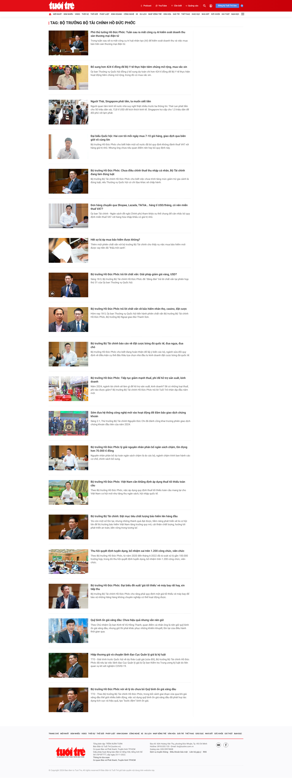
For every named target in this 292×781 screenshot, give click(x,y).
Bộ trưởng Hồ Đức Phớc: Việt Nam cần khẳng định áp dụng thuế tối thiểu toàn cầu (138, 483)
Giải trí (176, 14)
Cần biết (178, 6)
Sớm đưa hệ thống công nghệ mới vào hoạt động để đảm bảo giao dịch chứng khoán (138, 414)
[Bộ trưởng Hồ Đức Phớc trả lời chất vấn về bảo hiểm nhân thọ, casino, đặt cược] (68, 319)
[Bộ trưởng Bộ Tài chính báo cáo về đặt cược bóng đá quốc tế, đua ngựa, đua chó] (68, 354)
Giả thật (226, 14)
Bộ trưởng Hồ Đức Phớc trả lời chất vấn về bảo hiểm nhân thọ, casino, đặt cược (139, 308)
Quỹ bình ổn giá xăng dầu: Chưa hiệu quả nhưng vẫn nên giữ (127, 620)
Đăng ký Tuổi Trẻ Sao (227, 6)
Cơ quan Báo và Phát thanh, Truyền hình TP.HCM (114, 760)
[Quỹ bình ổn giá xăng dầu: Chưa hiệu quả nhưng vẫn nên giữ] (68, 630)
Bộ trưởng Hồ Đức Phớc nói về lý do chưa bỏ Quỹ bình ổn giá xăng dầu (133, 689)
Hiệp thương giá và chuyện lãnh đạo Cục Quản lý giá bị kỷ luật (128, 654)
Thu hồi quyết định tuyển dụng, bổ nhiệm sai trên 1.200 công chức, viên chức (137, 551)
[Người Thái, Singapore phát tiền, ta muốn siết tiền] (68, 112)
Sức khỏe (215, 14)
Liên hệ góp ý (195, 752)
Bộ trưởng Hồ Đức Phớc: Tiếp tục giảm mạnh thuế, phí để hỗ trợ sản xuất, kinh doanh (138, 379)
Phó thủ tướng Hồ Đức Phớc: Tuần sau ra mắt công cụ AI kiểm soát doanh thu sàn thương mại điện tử (138, 34)
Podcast (147, 6)
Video (77, 14)
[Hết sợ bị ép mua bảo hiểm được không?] (68, 250)
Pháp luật (104, 14)
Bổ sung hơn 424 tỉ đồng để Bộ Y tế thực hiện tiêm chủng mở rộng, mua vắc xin (139, 67)
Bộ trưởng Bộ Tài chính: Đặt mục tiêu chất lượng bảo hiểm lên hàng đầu (134, 516)
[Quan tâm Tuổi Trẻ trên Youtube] (218, 745)
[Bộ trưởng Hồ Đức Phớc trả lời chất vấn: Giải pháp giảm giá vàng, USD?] (68, 285)
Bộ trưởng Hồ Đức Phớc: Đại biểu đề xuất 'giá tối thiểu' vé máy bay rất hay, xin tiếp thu (138, 587)
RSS (205, 752)
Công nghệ (129, 14)
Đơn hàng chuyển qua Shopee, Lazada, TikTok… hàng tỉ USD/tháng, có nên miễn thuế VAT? (139, 207)
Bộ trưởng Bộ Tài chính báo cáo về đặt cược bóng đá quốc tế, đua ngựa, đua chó (137, 345)
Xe (137, 14)
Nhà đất (205, 14)
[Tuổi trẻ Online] (71, 752)
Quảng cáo (193, 6)
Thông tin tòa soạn (101, 757)
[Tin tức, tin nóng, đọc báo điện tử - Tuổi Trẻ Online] (61, 5)
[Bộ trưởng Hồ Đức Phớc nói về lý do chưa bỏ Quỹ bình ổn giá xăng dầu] (68, 700)
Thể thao (185, 14)
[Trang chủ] (50, 14)
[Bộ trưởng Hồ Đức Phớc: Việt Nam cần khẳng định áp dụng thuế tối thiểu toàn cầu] (68, 492)
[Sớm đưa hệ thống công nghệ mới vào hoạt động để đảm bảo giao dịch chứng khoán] (68, 423)
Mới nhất (57, 14)
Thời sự (85, 14)
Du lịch (143, 14)
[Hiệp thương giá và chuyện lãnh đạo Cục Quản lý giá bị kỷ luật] (68, 665)
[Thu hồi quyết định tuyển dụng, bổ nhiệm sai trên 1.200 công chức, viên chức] (68, 561)
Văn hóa (167, 14)
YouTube (162, 6)
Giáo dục (196, 14)
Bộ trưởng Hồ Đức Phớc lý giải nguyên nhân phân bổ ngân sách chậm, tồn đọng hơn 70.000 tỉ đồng (139, 449)
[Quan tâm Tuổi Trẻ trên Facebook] (225, 745)
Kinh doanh (116, 14)
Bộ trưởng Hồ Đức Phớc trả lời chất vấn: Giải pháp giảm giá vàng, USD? (134, 274)
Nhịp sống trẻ (155, 14)
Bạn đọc (235, 14)
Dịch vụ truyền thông (159, 752)
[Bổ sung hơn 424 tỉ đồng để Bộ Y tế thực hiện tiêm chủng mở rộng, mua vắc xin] (68, 77)
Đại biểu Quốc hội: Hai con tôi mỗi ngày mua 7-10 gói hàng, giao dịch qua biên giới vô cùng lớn (138, 137)
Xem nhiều (68, 14)
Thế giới (94, 14)
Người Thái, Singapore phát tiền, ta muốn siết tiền (121, 101)
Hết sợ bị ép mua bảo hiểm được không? (115, 239)
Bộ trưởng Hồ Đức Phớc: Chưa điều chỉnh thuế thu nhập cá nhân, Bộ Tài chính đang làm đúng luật (138, 172)
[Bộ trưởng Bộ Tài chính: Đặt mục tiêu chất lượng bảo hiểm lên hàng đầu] (68, 527)
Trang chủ (54, 734)
